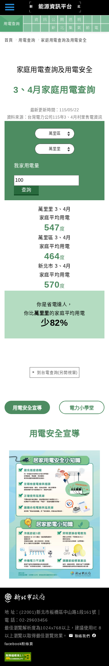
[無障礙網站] (18, 656)
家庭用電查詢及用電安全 (64, 40)
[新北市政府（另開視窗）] (25, 598)
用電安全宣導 (27, 407)
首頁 (9, 40)
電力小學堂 (82, 407)
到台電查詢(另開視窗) (57, 372)
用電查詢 (26, 40)
